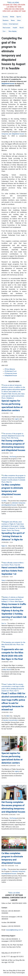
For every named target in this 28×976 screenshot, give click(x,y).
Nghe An (4, 546)
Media (12, 17)
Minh (7, 716)
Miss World (7, 670)
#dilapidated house (10, 375)
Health (15, 28)
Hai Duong (12, 456)
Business (6, 20)
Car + (4, 31)
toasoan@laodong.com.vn (14, 930)
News (13, 20)
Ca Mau (3, 501)
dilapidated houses (8, 83)
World (21, 28)
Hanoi (3, 580)
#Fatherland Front (10, 371)
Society (5, 17)
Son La (3, 623)
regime (17, 419)
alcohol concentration (10, 720)
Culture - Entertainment (10, 24)
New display (13, 31)
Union (19, 20)
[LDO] (14, 391)
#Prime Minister (9, 369)
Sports (19, 17)
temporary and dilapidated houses (12, 134)
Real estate (6, 28)
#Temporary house (10, 373)
